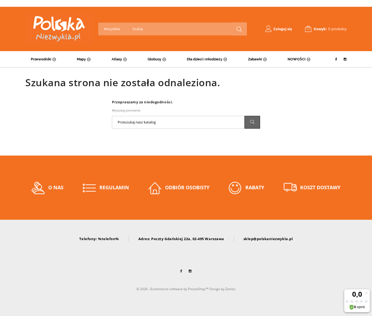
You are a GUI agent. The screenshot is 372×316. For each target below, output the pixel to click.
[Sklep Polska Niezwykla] (59, 29)
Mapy (81, 59)
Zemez (230, 289)
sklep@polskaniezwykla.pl (268, 238)
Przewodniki (41, 59)
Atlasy (117, 59)
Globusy (154, 59)
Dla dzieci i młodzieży (204, 59)
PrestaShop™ (198, 289)
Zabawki (255, 59)
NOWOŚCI (297, 59)
